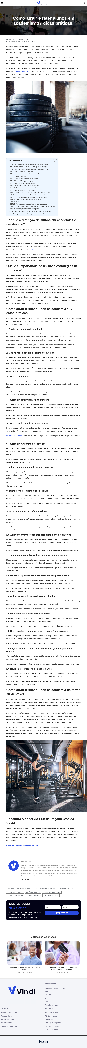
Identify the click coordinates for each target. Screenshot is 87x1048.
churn (34, 249)
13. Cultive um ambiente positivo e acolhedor (27, 199)
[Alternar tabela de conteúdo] (53, 161)
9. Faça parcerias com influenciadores (24, 190)
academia (11, 888)
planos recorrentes (34, 895)
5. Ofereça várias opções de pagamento (25, 181)
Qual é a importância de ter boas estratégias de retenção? (28, 167)
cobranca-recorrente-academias (45, 888)
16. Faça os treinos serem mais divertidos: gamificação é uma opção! (34, 206)
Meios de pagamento (14, 436)
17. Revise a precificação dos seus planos (26, 209)
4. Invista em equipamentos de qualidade (25, 178)
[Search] (85, 3)
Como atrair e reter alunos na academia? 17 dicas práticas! (29, 169)
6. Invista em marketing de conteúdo (24, 183)
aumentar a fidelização (21, 71)
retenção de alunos (51, 895)
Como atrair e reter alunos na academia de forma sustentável (30, 211)
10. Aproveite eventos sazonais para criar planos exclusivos (31, 192)
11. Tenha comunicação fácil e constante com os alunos (30, 195)
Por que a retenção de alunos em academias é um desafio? (29, 164)
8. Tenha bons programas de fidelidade (24, 188)
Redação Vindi (26, 861)
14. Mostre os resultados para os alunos (25, 202)
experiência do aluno (67, 888)
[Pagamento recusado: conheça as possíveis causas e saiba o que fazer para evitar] (62, 953)
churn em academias (23, 888)
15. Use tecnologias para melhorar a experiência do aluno (30, 204)
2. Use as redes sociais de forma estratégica (26, 174)
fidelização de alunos (15, 892)
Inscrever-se (61, 913)
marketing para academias (51, 892)
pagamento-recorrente (16, 895)
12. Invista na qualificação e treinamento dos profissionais (31, 197)
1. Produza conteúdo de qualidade (23, 171)
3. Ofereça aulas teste (19, 176)
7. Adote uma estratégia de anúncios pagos (26, 185)
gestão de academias (33, 892)
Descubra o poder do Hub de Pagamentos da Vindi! (26, 214)
